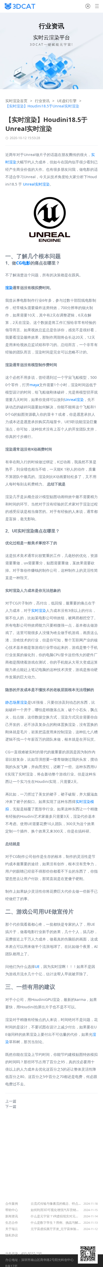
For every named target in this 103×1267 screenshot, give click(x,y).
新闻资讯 (11, 1216)
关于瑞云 (11, 1229)
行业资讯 (42, 100)
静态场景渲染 (16, 702)
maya (34, 384)
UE (37, 966)
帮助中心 (11, 1210)
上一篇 (10, 1101)
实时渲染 (38, 610)
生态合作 (11, 1222)
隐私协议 (11, 1235)
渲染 (9, 287)
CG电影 (23, 263)
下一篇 (10, 1106)
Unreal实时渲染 (36, 184)
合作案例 (11, 1203)
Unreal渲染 (74, 399)
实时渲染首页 (16, 100)
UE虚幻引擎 (67, 100)
